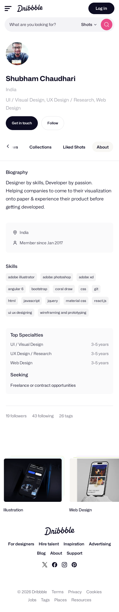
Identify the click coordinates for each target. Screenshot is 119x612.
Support (74, 553)
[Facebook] (54, 564)
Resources (81, 599)
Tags (45, 599)
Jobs (32, 599)
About (56, 553)
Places (60, 599)
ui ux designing (20, 312)
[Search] (106, 24)
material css (76, 301)
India (11, 89)
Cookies (94, 591)
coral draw (63, 289)
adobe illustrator (21, 277)
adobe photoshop (57, 277)
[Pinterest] (74, 564)
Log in (101, 8)
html (12, 301)
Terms (58, 591)
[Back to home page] (30, 8)
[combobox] (41, 24)
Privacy (75, 591)
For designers (21, 543)
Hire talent (49, 543)
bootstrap (39, 289)
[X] (44, 564)
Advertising (100, 543)
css (83, 289)
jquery (53, 301)
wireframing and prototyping (63, 312)
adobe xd (86, 277)
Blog (41, 553)
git (96, 289)
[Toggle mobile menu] (8, 8)
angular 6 (15, 289)
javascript (32, 301)
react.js (100, 301)
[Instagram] (64, 564)
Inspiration (74, 543)
